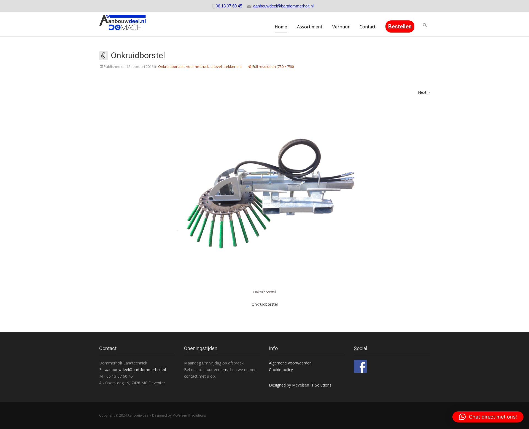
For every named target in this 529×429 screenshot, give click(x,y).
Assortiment (309, 27)
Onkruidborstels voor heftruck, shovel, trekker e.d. (200, 66)
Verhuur (341, 27)
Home (281, 27)
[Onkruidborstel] (264, 188)
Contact (368, 27)
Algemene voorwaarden (290, 363)
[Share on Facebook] (360, 366)
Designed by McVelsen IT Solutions (300, 385)
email (227, 369)
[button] (487, 416)
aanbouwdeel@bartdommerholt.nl (135, 369)
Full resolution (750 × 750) (273, 66)
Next (424, 92)
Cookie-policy (281, 369)
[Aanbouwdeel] (125, 24)
